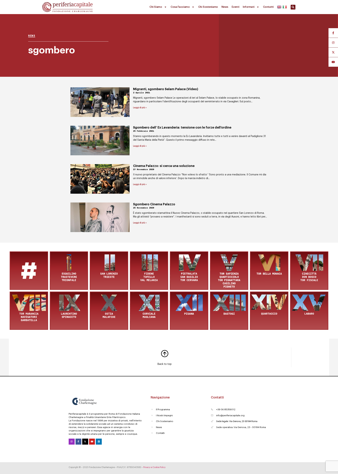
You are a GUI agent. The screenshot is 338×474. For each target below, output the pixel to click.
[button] (293, 7)
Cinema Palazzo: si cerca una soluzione (164, 165)
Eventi (235, 7)
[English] (279, 6)
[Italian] (284, 6)
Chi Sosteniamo (208, 7)
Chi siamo (155, 7)
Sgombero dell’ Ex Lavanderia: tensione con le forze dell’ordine (182, 127)
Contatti (268, 7)
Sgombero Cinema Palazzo (154, 204)
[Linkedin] (99, 442)
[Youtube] (92, 442)
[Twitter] (85, 442)
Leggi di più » (140, 108)
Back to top (164, 364)
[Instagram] (72, 442)
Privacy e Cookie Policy (154, 467)
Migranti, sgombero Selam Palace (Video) (165, 89)
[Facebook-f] (79, 442)
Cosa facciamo (180, 7)
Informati (248, 7)
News (224, 7)
